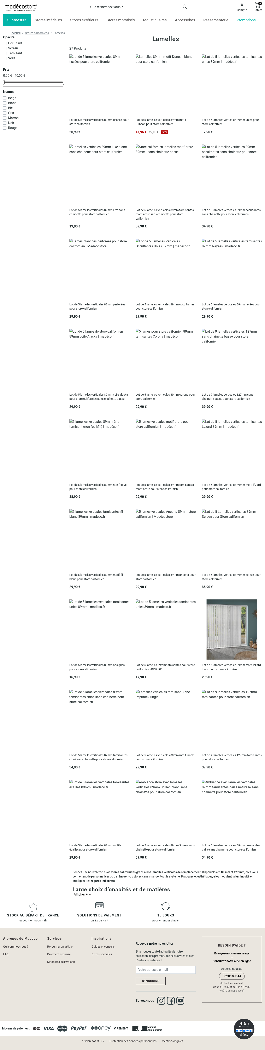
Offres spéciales (102, 954)
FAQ (5, 954)
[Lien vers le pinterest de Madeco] (181, 1001)
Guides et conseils (103, 946)
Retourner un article (59, 946)
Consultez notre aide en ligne (232, 961)
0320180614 (232, 976)
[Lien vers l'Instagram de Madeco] (162, 1001)
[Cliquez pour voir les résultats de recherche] (185, 6)
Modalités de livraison (61, 962)
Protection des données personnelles (133, 1041)
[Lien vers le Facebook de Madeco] (171, 1001)
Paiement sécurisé (59, 954)
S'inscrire (150, 981)
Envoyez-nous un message (231, 953)
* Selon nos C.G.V (93, 1041)
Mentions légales (172, 1041)
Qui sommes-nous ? (15, 946)
